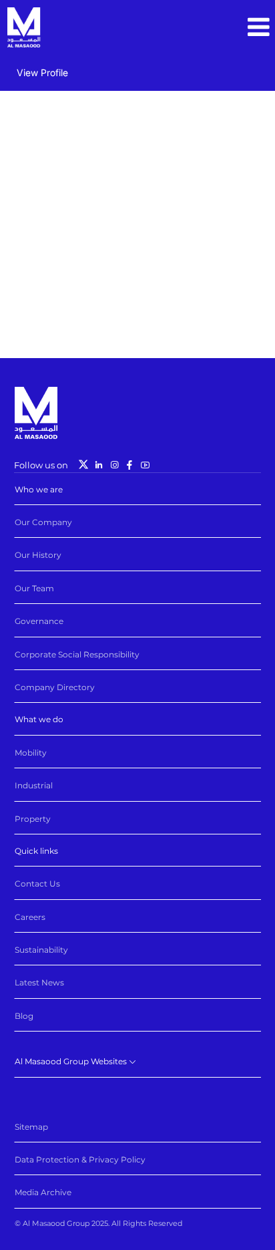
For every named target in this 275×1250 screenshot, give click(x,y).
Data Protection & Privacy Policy (80, 1159)
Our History (38, 555)
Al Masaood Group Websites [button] (72, 1061)
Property (33, 819)
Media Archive (43, 1192)
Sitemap (31, 1127)
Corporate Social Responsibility (77, 654)
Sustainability (41, 950)
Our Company (43, 522)
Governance (39, 621)
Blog (24, 1016)
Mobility (31, 753)
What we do (39, 719)
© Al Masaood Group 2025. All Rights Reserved (98, 1223)
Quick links (36, 851)
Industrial (34, 785)
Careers (30, 917)
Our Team (34, 588)
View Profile (42, 72)
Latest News (39, 982)
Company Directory (55, 687)
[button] (258, 27)
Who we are (39, 489)
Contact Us (37, 884)
